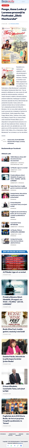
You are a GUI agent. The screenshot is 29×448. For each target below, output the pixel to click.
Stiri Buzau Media (14, 23)
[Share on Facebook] (8, 445)
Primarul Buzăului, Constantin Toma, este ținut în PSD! (18, 204)
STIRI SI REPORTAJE (14, 164)
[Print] (21, 445)
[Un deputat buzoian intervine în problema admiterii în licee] (5, 241)
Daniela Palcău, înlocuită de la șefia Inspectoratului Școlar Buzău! (18, 195)
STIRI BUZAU (21, 162)
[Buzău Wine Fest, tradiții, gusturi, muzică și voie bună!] (5, 188)
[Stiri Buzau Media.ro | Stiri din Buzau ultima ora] (8, 1)
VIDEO (21, 164)
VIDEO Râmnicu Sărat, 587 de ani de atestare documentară (18, 158)
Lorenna (22, 141)
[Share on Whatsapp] (11, 445)
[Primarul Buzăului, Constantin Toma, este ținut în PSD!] (5, 204)
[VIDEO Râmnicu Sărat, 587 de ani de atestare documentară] (5, 159)
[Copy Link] (17, 445)
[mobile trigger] (26, 1)
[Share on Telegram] (14, 445)
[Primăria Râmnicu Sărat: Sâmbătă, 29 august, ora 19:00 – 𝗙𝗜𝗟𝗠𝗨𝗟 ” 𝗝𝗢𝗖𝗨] (5, 177)
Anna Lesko (11, 139)
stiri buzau (11, 143)
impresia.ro (20, 443)
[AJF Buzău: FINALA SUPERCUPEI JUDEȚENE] (5, 232)
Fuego (17, 141)
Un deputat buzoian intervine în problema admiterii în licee (16, 241)
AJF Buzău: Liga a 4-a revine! (18, 168)
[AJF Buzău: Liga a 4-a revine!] (5, 170)
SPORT (19, 169)
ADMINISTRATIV (14, 162)
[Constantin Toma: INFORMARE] (5, 225)
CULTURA (5, 5)
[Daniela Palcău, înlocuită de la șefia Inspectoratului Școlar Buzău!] (5, 195)
